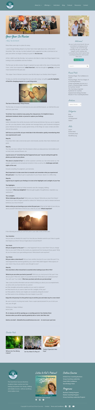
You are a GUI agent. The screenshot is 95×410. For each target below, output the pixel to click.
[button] (41, 5)
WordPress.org (72, 135)
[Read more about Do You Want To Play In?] (32, 342)
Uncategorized (72, 118)
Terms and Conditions (57, 406)
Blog (8, 41)
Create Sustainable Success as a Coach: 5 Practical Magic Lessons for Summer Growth (78, 85)
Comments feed (73, 133)
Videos (70, 120)
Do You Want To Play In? (32, 351)
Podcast (70, 116)
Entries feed (71, 131)
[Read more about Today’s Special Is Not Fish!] (51, 341)
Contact (47, 406)
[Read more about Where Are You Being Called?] (14, 342)
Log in (70, 129)
